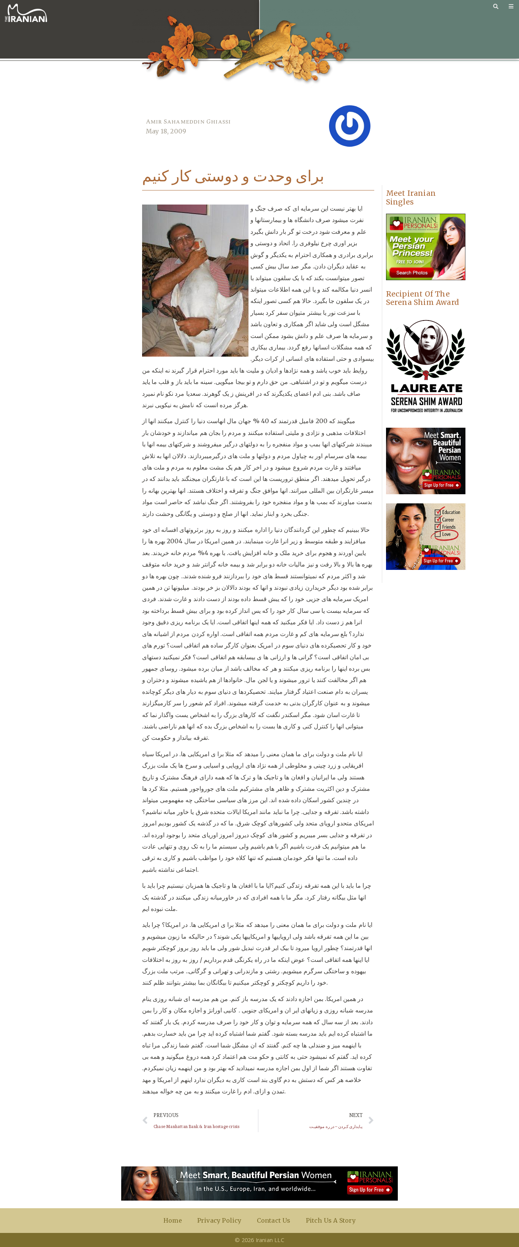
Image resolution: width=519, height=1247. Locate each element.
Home (172, 1220)
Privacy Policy (219, 1220)
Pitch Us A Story (331, 1220)
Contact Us (274, 1220)
